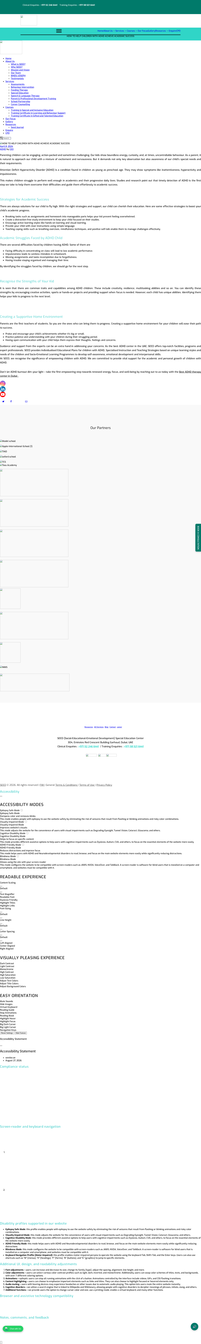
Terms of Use (87, 785)
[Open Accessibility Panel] (1, 1342)
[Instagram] (2, 383)
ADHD (3, 149)
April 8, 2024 (6, 146)
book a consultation (198, 537)
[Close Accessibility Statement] (1, 1045)
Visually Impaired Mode (12, 821)
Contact (113, 727)
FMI (42, 785)
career (119, 727)
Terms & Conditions (66, 785)
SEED (3, 785)
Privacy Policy (104, 785)
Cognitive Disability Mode (13, 833)
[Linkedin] (2, 389)
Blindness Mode (8, 856)
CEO (12, 149)
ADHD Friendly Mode (11, 844)
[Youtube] (2, 394)
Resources (89, 727)
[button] (1, 886)
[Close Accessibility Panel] (1, 796)
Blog (106, 727)
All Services (99, 727)
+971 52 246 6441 (49, 5)
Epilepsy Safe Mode (10, 810)
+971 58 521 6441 (87, 5)
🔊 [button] (194, 1327)
